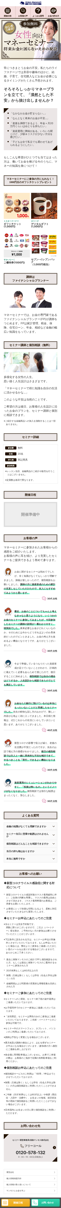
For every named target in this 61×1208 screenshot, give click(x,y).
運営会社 (10, 1172)
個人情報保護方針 (13, 1178)
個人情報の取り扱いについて (18, 1184)
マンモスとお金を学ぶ (15, 1190)
